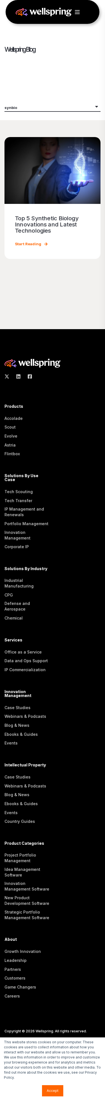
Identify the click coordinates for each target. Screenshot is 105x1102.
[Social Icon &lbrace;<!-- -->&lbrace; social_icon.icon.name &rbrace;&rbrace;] (8, 376)
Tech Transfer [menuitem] (18, 500)
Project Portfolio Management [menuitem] (20, 858)
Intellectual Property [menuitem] (25, 765)
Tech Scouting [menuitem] (18, 491)
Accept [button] (53, 1091)
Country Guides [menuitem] (19, 821)
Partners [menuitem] (12, 969)
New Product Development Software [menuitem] (26, 900)
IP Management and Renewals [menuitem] (24, 512)
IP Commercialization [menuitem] (25, 669)
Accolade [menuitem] (13, 418)
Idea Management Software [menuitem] (22, 872)
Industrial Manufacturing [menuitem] (19, 583)
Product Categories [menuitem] (24, 843)
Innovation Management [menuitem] (17, 535)
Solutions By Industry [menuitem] (25, 569)
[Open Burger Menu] (77, 12)
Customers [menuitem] (14, 978)
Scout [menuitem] (10, 427)
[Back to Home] (44, 13)
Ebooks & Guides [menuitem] (21, 734)
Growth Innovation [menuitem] (22, 951)
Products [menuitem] (13, 406)
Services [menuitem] (13, 640)
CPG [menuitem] (8, 595)
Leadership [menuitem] (15, 960)
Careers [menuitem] (12, 996)
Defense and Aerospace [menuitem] (17, 606)
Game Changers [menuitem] (20, 987)
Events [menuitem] (11, 743)
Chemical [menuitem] (13, 618)
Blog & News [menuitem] (16, 725)
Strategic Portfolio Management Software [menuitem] (26, 915)
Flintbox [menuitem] (12, 453)
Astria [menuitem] (10, 445)
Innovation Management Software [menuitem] (26, 886)
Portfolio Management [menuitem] (26, 523)
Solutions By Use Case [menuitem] (21, 478)
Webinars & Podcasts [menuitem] (25, 716)
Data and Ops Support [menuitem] (26, 660)
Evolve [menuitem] (10, 436)
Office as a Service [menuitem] (23, 652)
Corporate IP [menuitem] (16, 546)
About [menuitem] (10, 939)
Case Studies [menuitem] (17, 707)
